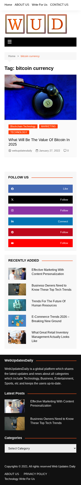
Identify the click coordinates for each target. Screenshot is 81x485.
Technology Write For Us (20, 478)
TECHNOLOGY (18, 132)
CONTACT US (59, 4)
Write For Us (39, 4)
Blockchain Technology (23, 126)
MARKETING (48, 126)
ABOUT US (22, 4)
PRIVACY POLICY (35, 474)
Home (8, 4)
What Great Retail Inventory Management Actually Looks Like (50, 337)
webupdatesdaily (22, 150)
